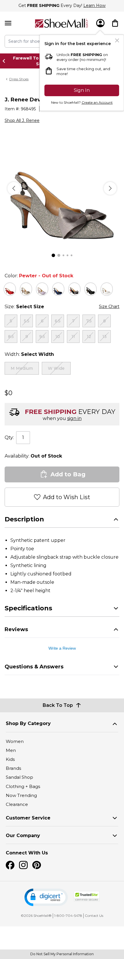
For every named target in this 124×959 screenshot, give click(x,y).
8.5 (11, 336)
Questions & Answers (34, 667)
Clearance (17, 804)
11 (73, 336)
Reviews (16, 629)
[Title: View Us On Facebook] (10, 865)
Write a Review (62, 648)
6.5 (58, 321)
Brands (13, 768)
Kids (10, 759)
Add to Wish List (66, 497)
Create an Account (97, 102)
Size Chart (109, 306)
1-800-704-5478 (68, 915)
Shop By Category (28, 723)
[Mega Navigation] (8, 23)
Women (15, 741)
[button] (46, 897)
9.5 (42, 336)
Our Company (23, 835)
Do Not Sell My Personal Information (62, 954)
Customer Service (28, 818)
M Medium (22, 368)
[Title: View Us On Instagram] (23, 865)
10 (57, 336)
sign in (74, 418)
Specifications (28, 608)
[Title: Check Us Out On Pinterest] (36, 865)
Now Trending (21, 795)
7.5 (89, 321)
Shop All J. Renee (22, 120)
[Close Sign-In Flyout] (117, 40)
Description (24, 519)
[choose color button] (10, 289)
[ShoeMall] (61, 23)
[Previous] (13, 188)
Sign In (82, 90)
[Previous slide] (5, 60)
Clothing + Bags (23, 786)
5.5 (26, 321)
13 (104, 336)
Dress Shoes (19, 79)
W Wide (56, 368)
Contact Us (94, 915)
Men (11, 750)
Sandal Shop (19, 777)
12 (89, 336)
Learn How (94, 5)
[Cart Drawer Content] (115, 23)
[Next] (110, 188)
